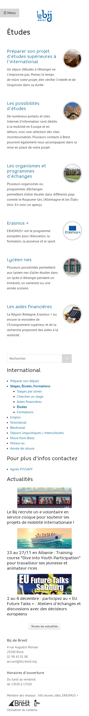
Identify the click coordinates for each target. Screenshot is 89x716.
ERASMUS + (70, 695)
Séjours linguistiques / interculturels (37, 433)
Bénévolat (17, 428)
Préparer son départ (24, 381)
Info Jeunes (45, 695)
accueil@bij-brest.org (22, 661)
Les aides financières (29, 307)
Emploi (15, 417)
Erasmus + (18, 223)
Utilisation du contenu (22, 710)
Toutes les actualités (44, 626)
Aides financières (29, 402)
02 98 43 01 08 (17, 657)
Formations (25, 412)
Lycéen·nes (19, 260)
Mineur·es (17, 443)
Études (22, 407)
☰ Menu (9, 13)
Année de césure (22, 448)
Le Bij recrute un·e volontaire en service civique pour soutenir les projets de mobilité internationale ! (40, 518)
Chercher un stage (30, 397)
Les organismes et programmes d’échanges (26, 171)
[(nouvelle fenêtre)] (19, 703)
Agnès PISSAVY (21, 469)
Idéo (58, 695)
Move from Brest (22, 438)
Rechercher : (18, 358)
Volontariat (18, 422)
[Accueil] (44, 14)
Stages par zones (29, 391)
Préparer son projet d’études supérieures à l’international (31, 57)
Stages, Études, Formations (30, 386)
